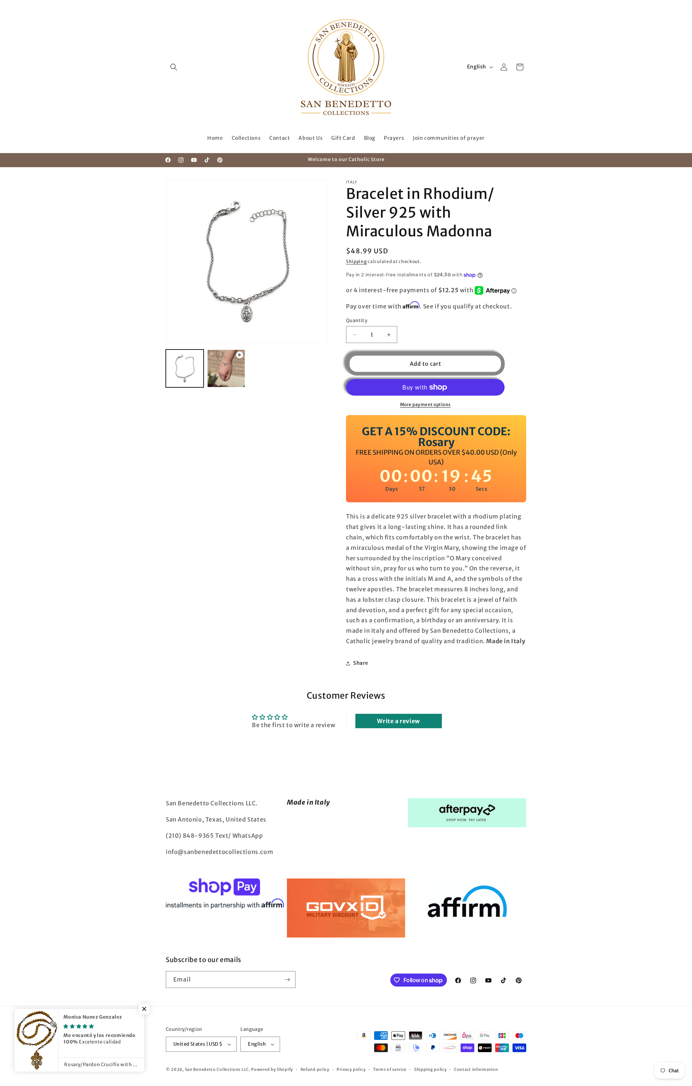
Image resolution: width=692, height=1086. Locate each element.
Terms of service (390, 1069)
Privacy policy (351, 1069)
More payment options (425, 404)
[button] (174, 67)
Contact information (476, 1069)
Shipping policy (430, 1069)
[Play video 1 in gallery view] (226, 368)
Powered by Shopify (272, 1069)
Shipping (356, 261)
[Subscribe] (287, 979)
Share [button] (360, 663)
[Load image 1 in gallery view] (185, 368)
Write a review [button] (398, 721)
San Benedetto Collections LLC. (217, 1069)
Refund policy (315, 1069)
